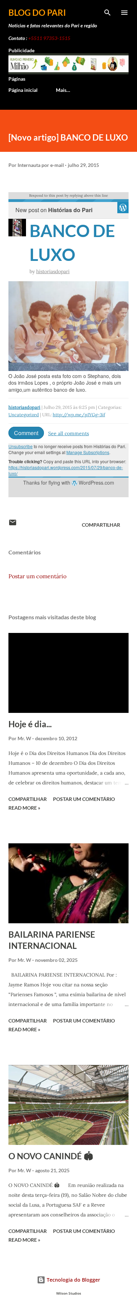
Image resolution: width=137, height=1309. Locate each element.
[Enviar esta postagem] (12, 525)
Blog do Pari (37, 12)
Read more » (24, 808)
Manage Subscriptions (87, 452)
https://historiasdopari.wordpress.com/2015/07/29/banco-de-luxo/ (65, 470)
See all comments (68, 433)
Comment (26, 433)
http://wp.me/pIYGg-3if (79, 414)
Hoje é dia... (30, 724)
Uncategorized (23, 414)
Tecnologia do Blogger (72, 1279)
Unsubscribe (20, 446)
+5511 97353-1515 (49, 38)
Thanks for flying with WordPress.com (68, 482)
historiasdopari (53, 271)
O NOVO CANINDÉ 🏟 (50, 1156)
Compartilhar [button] (101, 525)
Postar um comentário (37, 576)
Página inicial (23, 90)
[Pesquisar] (107, 12)
